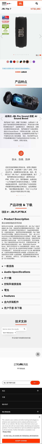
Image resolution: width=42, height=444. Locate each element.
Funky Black (21, 62)
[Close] (39, 417)
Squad (24, 62)
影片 (37, 55)
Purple (34, 62)
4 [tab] (23, 195)
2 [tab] (21, 146)
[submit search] (25, 329)
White (30, 62)
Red (14, 62)
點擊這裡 (24, 72)
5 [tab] (25, 195)
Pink (8, 62)
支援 (3, 397)
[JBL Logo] (20, 4)
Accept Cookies (21, 441)
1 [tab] (19, 146)
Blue (11, 62)
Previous (1, 36)
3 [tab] (23, 146)
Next (40, 36)
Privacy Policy (7, 432)
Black (27, 62)
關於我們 (5, 404)
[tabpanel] (21, 32)
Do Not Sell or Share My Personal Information (21, 436)
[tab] (14, 55)
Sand (17, 62)
